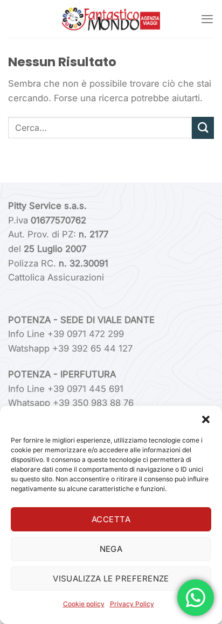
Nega (111, 549)
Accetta (111, 519)
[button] (205, 419)
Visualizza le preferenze (111, 578)
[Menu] (207, 18)
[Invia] (203, 128)
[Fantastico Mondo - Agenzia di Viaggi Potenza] (111, 18)
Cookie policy (84, 604)
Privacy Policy (132, 604)
